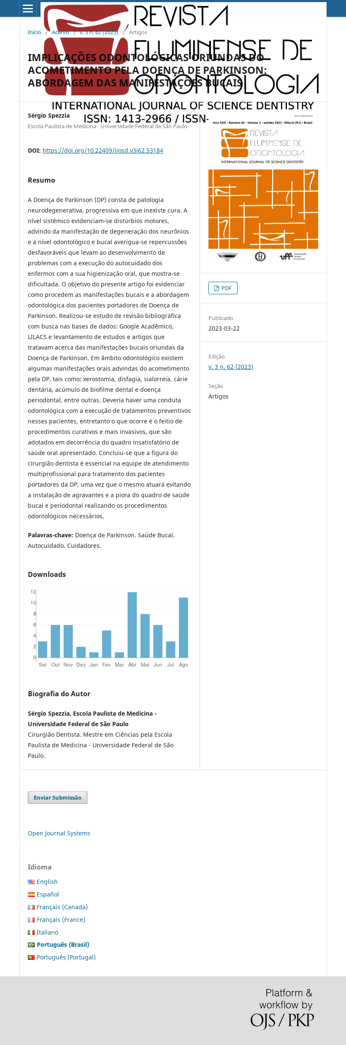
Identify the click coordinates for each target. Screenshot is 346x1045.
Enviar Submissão (57, 797)
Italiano (47, 932)
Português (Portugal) (66, 957)
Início (34, 32)
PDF (226, 288)
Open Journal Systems (59, 833)
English (47, 882)
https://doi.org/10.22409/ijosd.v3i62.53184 (103, 150)
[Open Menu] (27, 8)
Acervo (60, 32)
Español (48, 894)
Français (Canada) (62, 907)
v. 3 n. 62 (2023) (99, 32)
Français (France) (61, 920)
